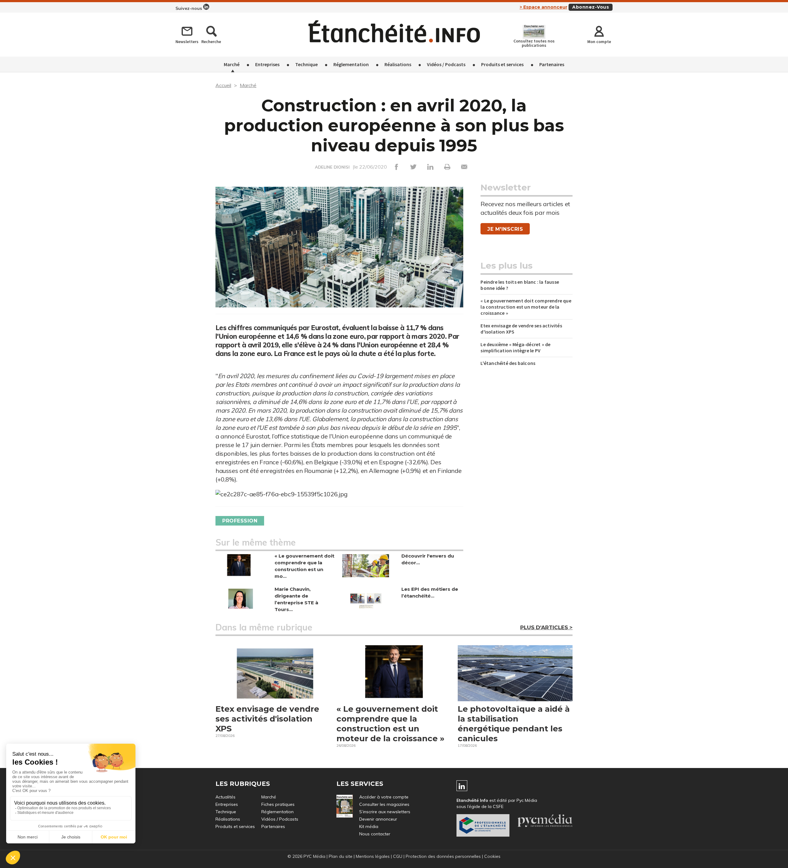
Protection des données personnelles (443, 856)
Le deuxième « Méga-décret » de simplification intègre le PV (515, 347)
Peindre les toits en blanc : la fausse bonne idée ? (519, 285)
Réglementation (351, 64)
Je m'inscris (505, 229)
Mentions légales (373, 856)
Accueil (223, 85)
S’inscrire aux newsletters (384, 811)
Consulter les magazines (384, 804)
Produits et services (502, 64)
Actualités (225, 797)
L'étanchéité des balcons (507, 363)
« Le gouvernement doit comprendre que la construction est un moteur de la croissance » (525, 307)
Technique (306, 64)
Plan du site (340, 856)
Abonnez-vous (590, 7)
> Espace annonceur (543, 7)
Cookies (492, 856)
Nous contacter (374, 834)
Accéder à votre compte (383, 797)
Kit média (368, 826)
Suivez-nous (189, 8)
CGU (397, 856)
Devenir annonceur (378, 819)
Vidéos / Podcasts (446, 64)
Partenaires (551, 64)
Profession (239, 521)
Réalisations (397, 64)
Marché (231, 64)
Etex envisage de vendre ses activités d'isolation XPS (521, 328)
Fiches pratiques (278, 804)
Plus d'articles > (546, 627)
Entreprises (267, 64)
